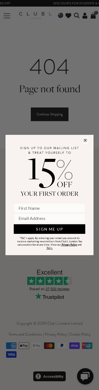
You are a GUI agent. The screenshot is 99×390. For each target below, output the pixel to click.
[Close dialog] (85, 140)
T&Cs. (49, 247)
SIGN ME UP (49, 229)
